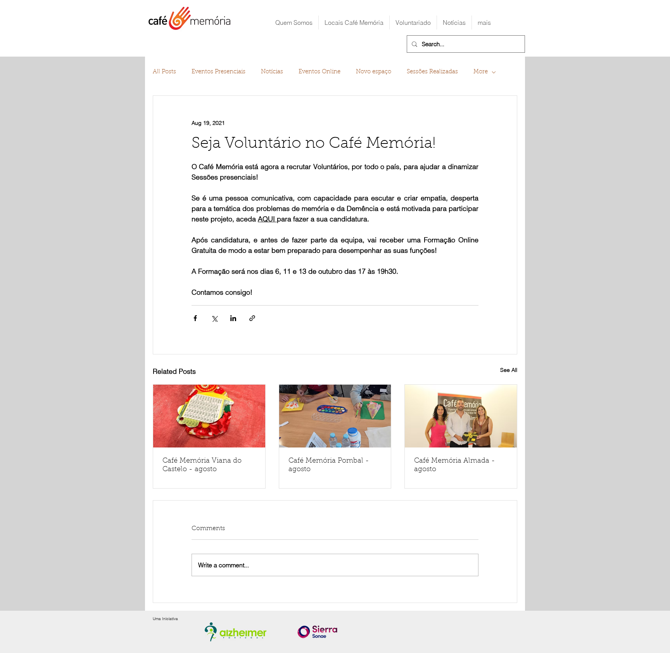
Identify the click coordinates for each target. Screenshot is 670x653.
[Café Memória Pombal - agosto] (335, 416)
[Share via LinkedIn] (233, 318)
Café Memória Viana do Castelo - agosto (202, 465)
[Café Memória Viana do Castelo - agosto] (209, 416)
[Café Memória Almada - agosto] (461, 416)
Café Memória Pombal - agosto (328, 465)
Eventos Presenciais (218, 72)
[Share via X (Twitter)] (214, 318)
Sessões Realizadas (432, 72)
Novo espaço (373, 72)
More (480, 72)
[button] (354, 22)
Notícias (272, 72)
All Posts (164, 72)
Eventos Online (319, 72)
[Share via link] (252, 318)
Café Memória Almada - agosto (454, 465)
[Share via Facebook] (195, 318)
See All (508, 369)
